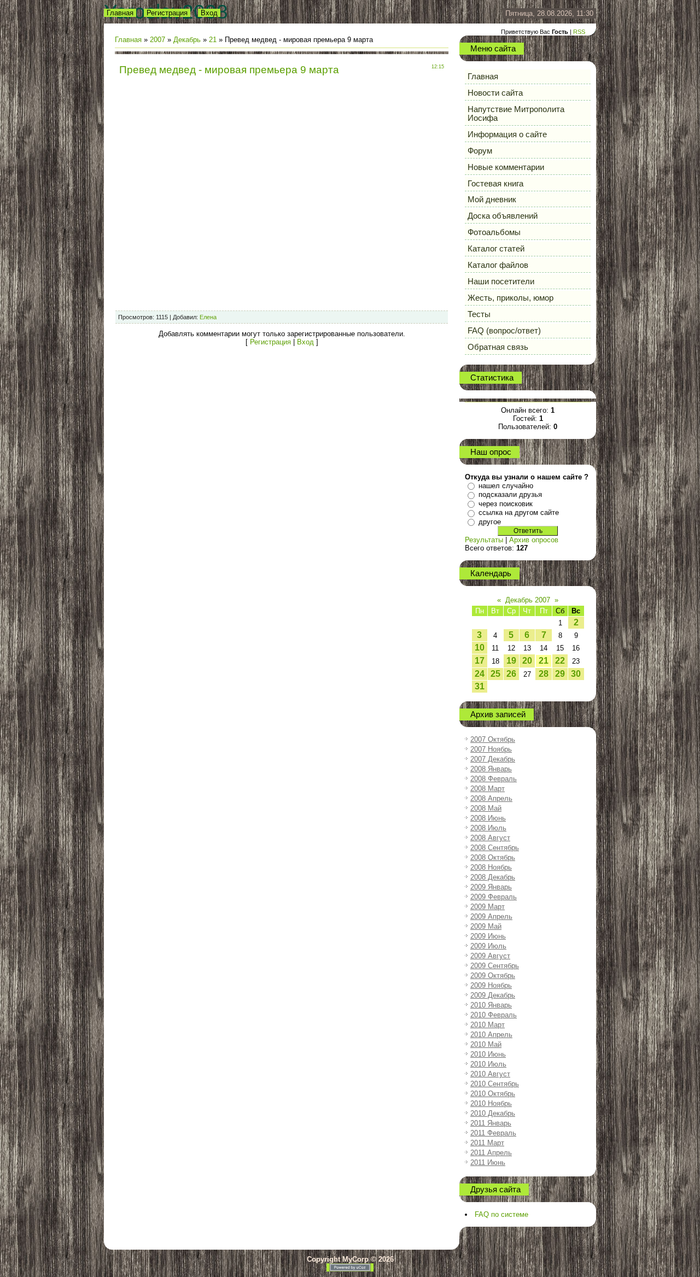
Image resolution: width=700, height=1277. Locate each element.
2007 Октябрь (492, 739)
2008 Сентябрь (494, 847)
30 (576, 673)
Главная (120, 13)
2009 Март (487, 907)
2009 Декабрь (492, 995)
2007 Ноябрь (491, 749)
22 (560, 660)
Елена (208, 317)
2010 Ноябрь (491, 1103)
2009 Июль (488, 946)
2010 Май (485, 1044)
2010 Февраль (493, 1015)
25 (495, 673)
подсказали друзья (510, 494)
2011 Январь (490, 1123)
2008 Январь (491, 769)
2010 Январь (491, 1005)
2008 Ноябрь (491, 867)
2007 (157, 40)
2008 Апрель (491, 798)
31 (480, 686)
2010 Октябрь (492, 1093)
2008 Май (485, 808)
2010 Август (490, 1074)
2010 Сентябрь (494, 1084)
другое (490, 522)
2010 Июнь (488, 1054)
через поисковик (506, 504)
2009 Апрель (491, 916)
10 (480, 647)
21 (213, 40)
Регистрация (167, 13)
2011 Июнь (487, 1162)
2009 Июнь (488, 936)
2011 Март (487, 1143)
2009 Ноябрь (491, 985)
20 (527, 660)
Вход (209, 13)
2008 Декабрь (492, 877)
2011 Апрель (491, 1153)
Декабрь (187, 40)
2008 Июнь (488, 818)
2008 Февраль (493, 779)
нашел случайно (506, 486)
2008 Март (487, 788)
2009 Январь (491, 887)
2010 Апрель (491, 1034)
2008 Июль (488, 828)
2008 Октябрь (492, 857)
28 (544, 673)
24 (480, 673)
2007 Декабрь (492, 759)
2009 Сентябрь (494, 966)
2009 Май (485, 926)
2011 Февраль (493, 1133)
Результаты (484, 540)
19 (511, 660)
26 (511, 673)
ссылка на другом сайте (519, 512)
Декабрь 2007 (527, 600)
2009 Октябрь (492, 975)
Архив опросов (533, 540)
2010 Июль (488, 1064)
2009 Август (490, 956)
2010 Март (487, 1025)
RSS (579, 31)
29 (560, 673)
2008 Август (490, 838)
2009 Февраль (493, 897)
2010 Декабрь (492, 1113)
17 (480, 660)
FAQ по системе (501, 1214)
